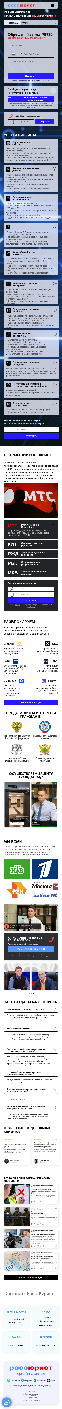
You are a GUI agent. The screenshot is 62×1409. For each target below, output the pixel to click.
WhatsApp (15, 1380)
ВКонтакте (41, 1380)
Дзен (52, 1380)
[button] (31, 99)
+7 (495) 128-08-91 (46, 1345)
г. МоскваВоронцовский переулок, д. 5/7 (46, 1321)
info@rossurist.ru (16, 1345)
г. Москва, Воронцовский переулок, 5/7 (30, 1385)
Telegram (28, 1380)
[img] (52, 5)
